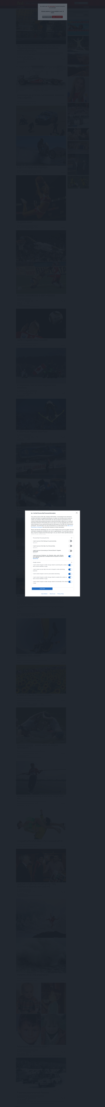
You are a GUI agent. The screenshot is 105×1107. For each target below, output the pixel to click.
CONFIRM (42, 588)
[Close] (77, 513)
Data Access (52, 593)
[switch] (70, 541)
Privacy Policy (61, 593)
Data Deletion (44, 593)
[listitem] (52, 538)
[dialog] (52, 553)
